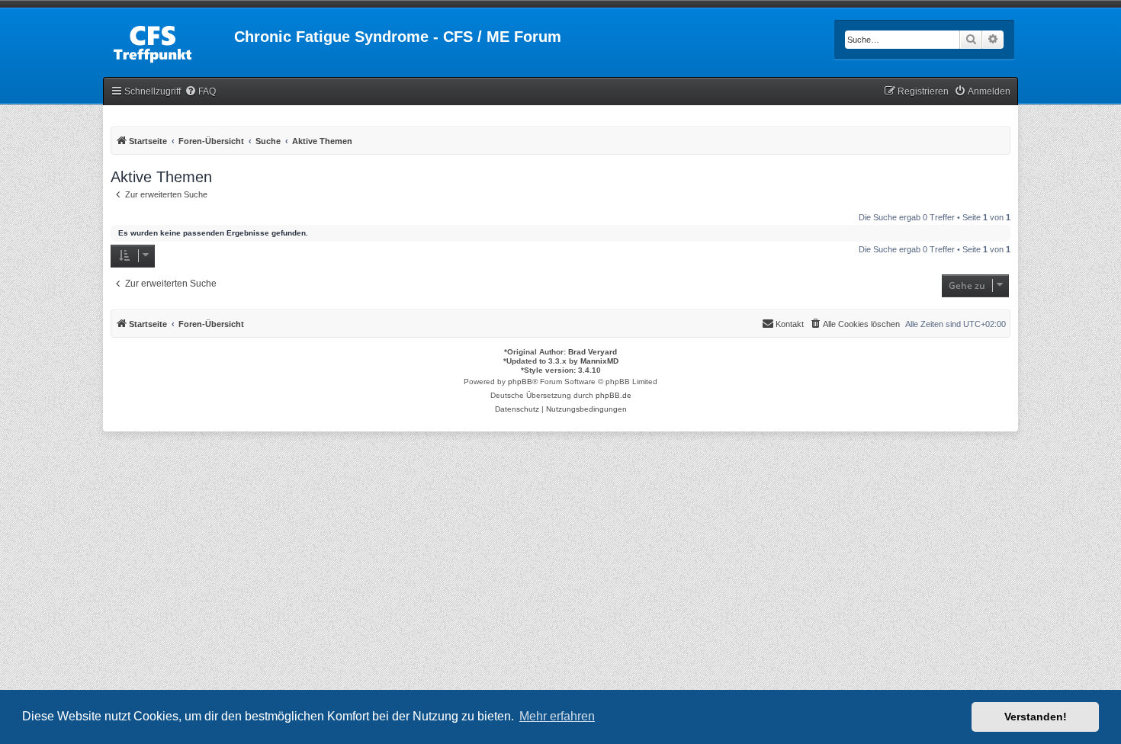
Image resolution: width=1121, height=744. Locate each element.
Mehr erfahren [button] (557, 716)
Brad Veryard (592, 352)
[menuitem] (200, 92)
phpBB (520, 381)
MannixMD (599, 361)
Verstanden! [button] (1035, 716)
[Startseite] (168, 41)
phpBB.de (613, 395)
